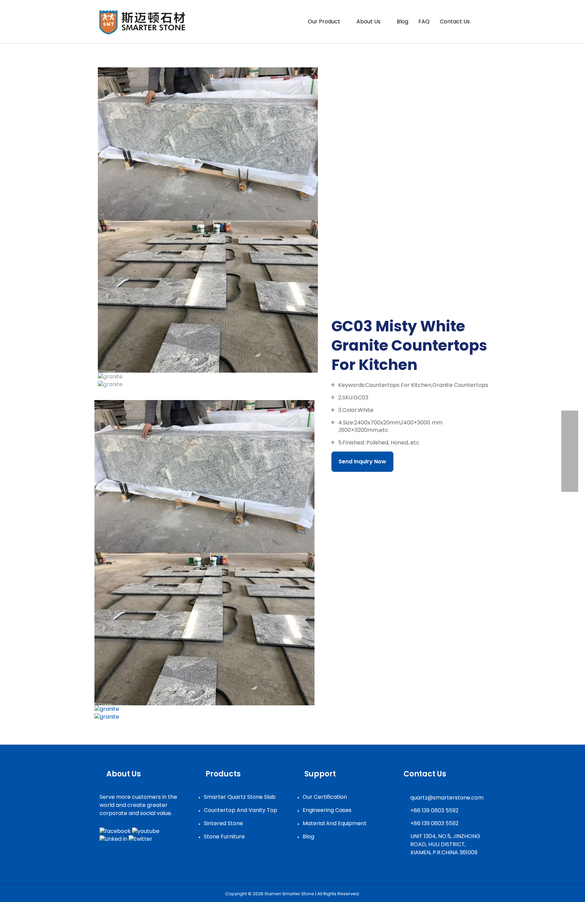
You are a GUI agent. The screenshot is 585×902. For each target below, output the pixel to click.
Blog (308, 836)
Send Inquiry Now (362, 461)
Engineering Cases (327, 810)
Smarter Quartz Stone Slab (240, 797)
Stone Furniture (224, 836)
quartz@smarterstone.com (446, 797)
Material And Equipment (335, 823)
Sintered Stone (223, 823)
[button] (482, 21)
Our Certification (325, 797)
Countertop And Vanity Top (240, 810)
